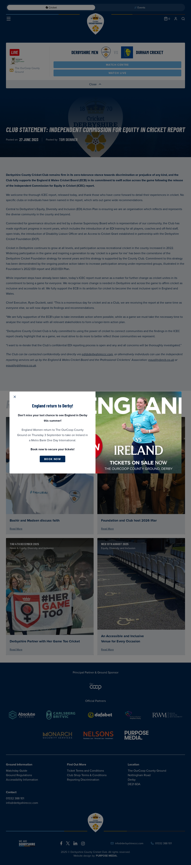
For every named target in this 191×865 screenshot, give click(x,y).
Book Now (52, 459)
